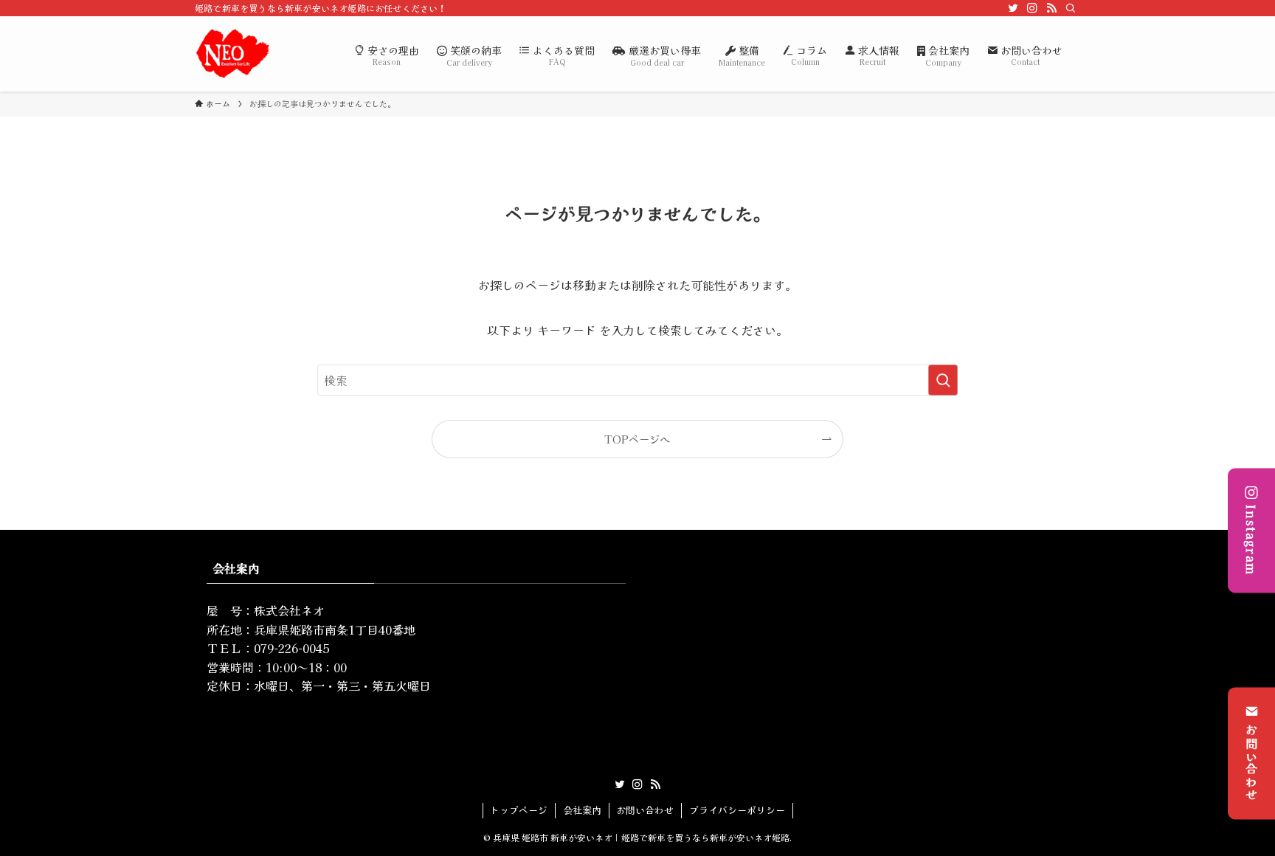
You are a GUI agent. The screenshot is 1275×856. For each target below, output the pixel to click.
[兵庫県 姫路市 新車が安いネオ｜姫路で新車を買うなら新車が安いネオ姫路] (232, 54)
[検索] (1070, 8)
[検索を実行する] (943, 380)
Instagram (1251, 540)
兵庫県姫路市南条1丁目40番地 (334, 629)
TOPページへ (637, 438)
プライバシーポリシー (737, 810)
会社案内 (582, 810)
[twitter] (1013, 8)
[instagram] (1032, 8)
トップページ (518, 810)
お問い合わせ (1251, 763)
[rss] (1051, 8)
